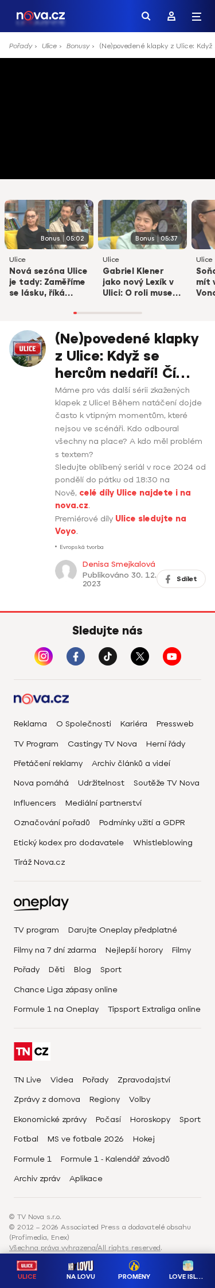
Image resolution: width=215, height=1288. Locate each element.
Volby (139, 1099)
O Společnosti (83, 724)
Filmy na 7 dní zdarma (55, 950)
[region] (107, 49)
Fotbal (26, 1139)
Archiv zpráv (37, 1178)
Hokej (144, 1139)
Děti (57, 969)
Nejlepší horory (134, 950)
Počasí (108, 1119)
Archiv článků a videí (131, 763)
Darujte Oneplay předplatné (122, 930)
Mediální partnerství (103, 803)
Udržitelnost (101, 783)
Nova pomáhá (41, 783)
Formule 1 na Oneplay (56, 1009)
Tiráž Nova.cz (39, 862)
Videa (61, 1080)
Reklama (30, 724)
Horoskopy (150, 1119)
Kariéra (133, 724)
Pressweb (175, 724)
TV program (36, 930)
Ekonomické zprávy (50, 1119)
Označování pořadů (52, 822)
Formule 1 (33, 1159)
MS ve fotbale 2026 (86, 1139)
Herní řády (165, 744)
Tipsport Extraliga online (154, 1009)
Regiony (104, 1099)
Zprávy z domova (47, 1099)
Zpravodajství (144, 1080)
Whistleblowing (163, 843)
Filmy (181, 950)
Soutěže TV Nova (167, 783)
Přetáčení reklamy (48, 763)
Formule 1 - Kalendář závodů (115, 1159)
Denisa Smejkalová (119, 564)
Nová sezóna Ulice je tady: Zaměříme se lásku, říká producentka (48, 283)
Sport (111, 969)
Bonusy (78, 46)
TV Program (36, 744)
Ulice (49, 46)
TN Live (27, 1080)
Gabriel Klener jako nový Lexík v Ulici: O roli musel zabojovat (139, 283)
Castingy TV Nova (102, 744)
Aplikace (86, 1178)
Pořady (20, 46)
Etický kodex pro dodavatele (69, 843)
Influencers (35, 803)
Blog (82, 969)
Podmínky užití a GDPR (142, 822)
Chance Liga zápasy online (66, 990)
